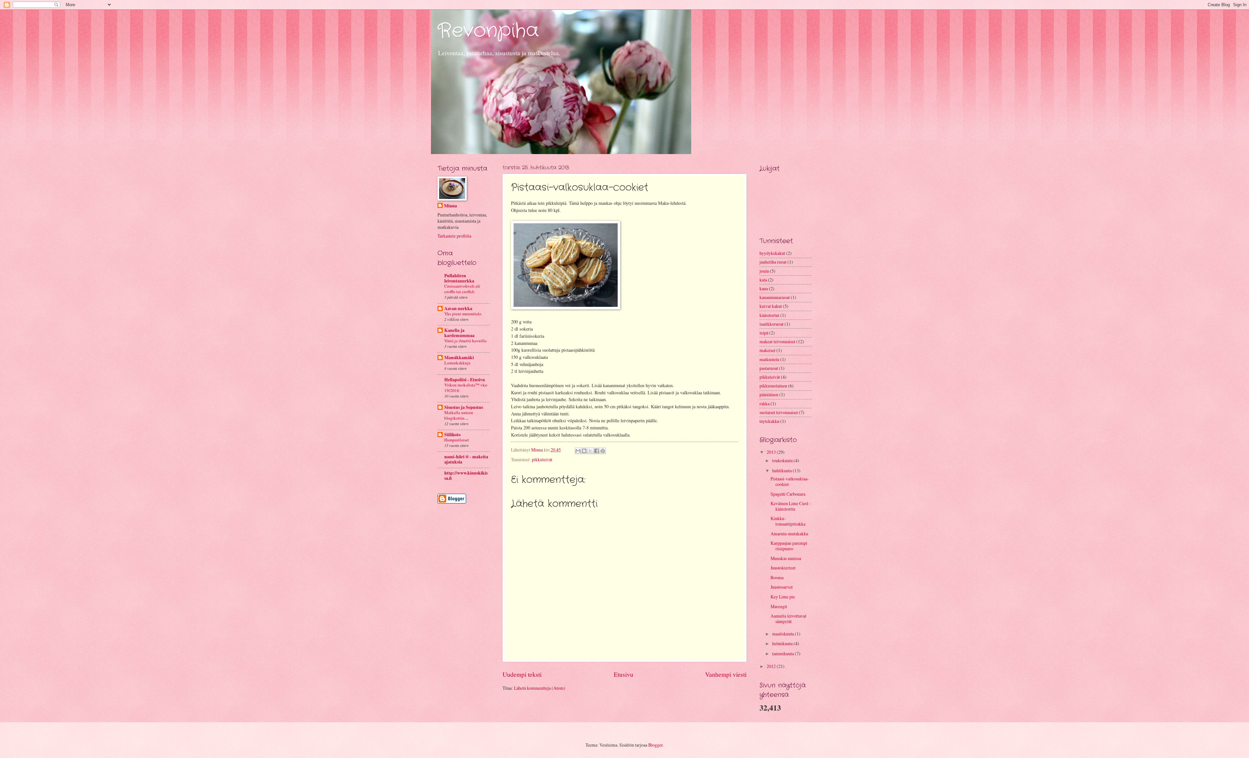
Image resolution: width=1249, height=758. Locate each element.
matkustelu (769, 359)
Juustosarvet (782, 587)
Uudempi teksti (522, 674)
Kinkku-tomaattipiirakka (788, 521)
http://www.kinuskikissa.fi (466, 475)
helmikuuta (783, 643)
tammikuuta (783, 653)
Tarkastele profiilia (454, 236)
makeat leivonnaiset (777, 341)
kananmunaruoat (774, 297)
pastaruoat (768, 368)
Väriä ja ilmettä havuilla (465, 341)
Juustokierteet (783, 568)
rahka (764, 403)
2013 (772, 452)
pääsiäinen (768, 394)
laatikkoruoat (771, 324)
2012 (772, 666)
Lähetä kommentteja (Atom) (539, 688)
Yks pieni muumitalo (462, 314)
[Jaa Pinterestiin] (602, 451)
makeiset (767, 350)
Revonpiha (488, 31)
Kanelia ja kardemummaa (459, 333)
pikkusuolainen (773, 386)
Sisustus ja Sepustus (463, 407)
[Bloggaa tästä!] (584, 451)
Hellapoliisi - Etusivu (464, 379)
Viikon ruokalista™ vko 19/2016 (465, 387)
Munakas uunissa (786, 558)
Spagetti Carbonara (788, 494)
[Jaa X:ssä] (590, 451)
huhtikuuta (782, 470)
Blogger (655, 745)
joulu (764, 271)
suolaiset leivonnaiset (778, 412)
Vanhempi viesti (725, 674)
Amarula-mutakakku (789, 533)
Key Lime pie (783, 597)
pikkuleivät (542, 459)
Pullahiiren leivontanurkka (459, 278)
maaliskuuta (783, 634)
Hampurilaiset (456, 440)
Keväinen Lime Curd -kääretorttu (791, 506)
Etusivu (623, 674)
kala (763, 280)
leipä (763, 333)
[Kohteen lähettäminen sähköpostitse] (578, 451)
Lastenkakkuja (457, 363)
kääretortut (769, 315)
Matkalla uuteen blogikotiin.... (458, 415)
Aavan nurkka (458, 308)
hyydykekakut (772, 253)
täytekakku (769, 421)
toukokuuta (783, 460)
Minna (450, 206)
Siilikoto (452, 434)
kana (763, 288)
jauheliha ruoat (772, 262)
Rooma (777, 577)
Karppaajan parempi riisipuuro (789, 546)
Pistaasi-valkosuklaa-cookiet (790, 481)
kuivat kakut (770, 306)
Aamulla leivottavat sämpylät (788, 618)
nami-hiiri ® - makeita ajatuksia (466, 459)
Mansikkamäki (459, 357)
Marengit (779, 606)
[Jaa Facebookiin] (596, 451)
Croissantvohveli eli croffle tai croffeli (462, 288)
